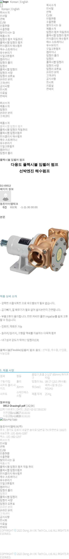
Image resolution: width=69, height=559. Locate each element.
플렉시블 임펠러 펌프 (57, 35)
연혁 (48, 12)
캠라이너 (51, 52)
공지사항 (51, 78)
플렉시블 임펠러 (55, 62)
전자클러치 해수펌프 (57, 38)
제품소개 (51, 28)
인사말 (50, 8)
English (15, 9)
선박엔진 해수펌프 (34, 171)
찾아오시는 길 (53, 25)
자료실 (50, 85)
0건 (4, 207)
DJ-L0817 (15, 412)
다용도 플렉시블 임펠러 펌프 (34, 164)
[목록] (3, 212)
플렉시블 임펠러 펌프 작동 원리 (16, 466)
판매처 (50, 89)
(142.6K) (19, 405)
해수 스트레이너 (55, 42)
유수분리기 (52, 45)
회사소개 (51, 5)
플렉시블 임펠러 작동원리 (13, 129)
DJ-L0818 (15, 416)
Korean (5, 9)
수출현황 (51, 22)
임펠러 (50, 58)
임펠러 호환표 (53, 69)
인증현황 (51, 18)
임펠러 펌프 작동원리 (57, 32)
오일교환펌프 (53, 48)
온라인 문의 (52, 72)
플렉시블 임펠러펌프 (11, 133)
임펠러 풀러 (52, 55)
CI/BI (49, 15)
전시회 (50, 82)
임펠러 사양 (52, 65)
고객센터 (51, 75)
